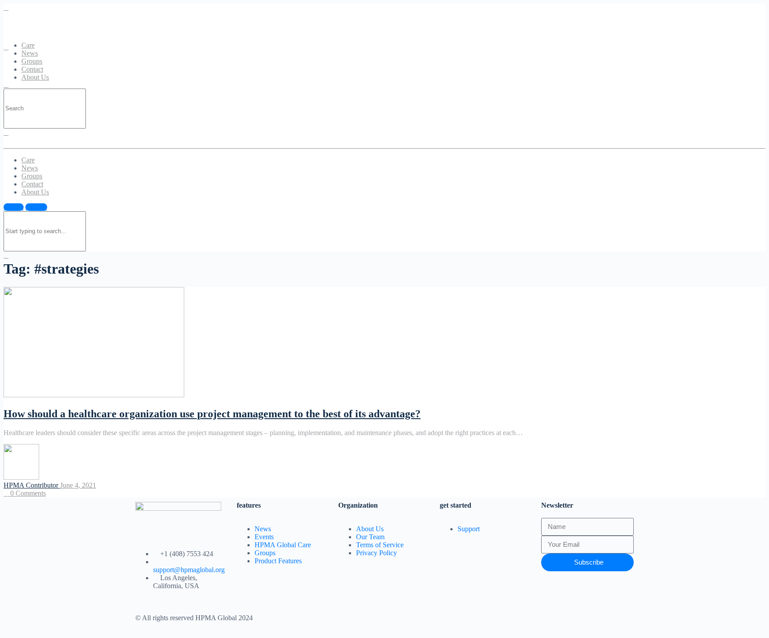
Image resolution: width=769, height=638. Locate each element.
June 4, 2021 (78, 485)
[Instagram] (472, 617)
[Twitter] (400, 617)
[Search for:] (45, 108)
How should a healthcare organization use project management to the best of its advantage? (212, 414)
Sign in (14, 207)
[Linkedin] (448, 617)
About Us (35, 77)
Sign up (36, 207)
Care (28, 45)
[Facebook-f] (424, 617)
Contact (32, 69)
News (29, 53)
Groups (31, 61)
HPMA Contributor (32, 485)
